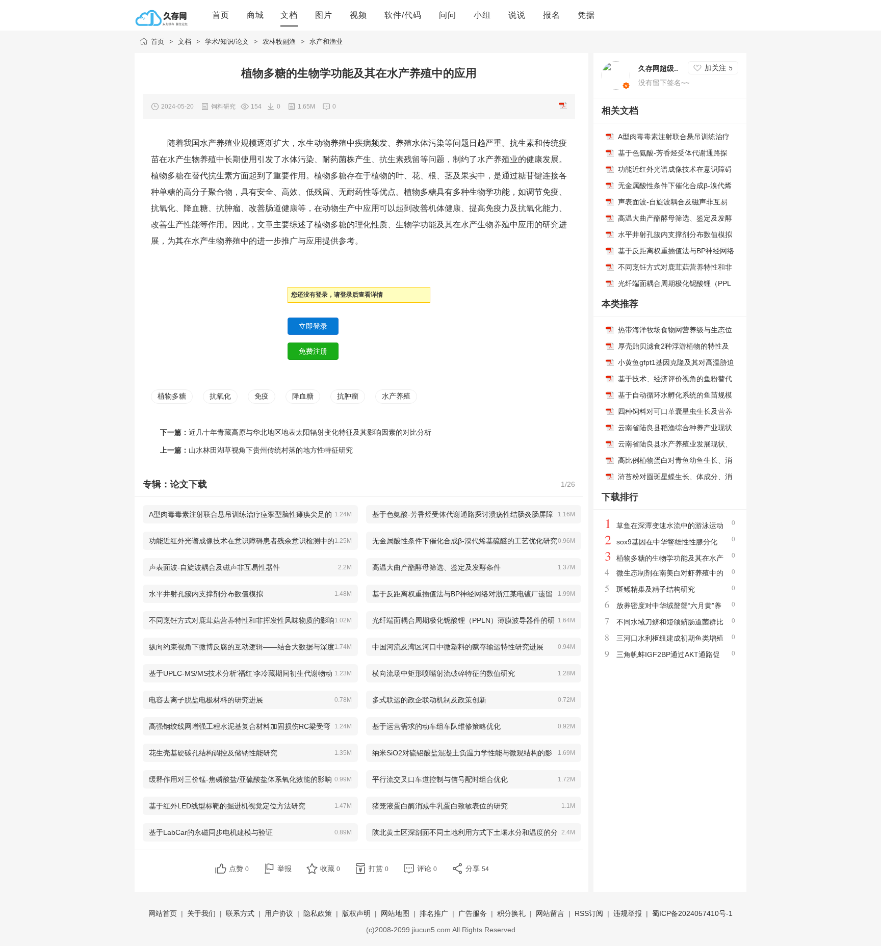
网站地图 (395, 913)
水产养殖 (396, 396)
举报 (284, 868)
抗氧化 (220, 396)
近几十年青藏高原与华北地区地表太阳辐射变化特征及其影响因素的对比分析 (310, 432)
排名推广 (434, 913)
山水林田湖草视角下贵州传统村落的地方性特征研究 (271, 450)
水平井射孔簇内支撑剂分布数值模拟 (675, 234)
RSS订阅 (589, 913)
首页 (157, 41)
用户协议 (279, 913)
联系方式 (240, 913)
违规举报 (627, 913)
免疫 (261, 396)
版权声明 (356, 913)
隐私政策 (317, 913)
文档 (184, 41)
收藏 (330, 868)
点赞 (239, 868)
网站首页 (162, 913)
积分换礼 (511, 913)
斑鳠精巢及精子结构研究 (655, 589)
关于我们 (201, 913)
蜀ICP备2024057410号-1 (692, 913)
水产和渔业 (326, 41)
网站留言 (550, 913)
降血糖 (303, 396)
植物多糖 (172, 396)
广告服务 (472, 913)
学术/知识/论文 (227, 41)
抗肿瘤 (347, 396)
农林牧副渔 (279, 41)
